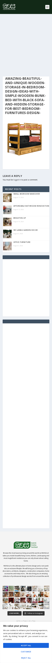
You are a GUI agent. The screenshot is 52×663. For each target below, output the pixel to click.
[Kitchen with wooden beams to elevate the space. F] (46, 588)
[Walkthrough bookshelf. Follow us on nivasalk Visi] (5, 594)
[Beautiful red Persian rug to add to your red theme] (35, 600)
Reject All (26, 658)
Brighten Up (19, 218)
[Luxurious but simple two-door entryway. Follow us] (29, 606)
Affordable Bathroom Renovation (31, 206)
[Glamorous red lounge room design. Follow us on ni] (41, 600)
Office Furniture (22, 242)
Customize (26, 651)
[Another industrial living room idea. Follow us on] (29, 594)
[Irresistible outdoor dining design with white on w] (35, 606)
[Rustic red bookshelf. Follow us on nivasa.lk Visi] (23, 600)
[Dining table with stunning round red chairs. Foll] (17, 600)
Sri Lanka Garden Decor (25, 230)
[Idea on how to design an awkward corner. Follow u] (35, 594)
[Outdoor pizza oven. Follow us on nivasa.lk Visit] (17, 588)
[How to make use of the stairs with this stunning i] (23, 588)
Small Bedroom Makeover (26, 194)
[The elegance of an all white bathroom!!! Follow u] (46, 606)
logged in (17, 180)
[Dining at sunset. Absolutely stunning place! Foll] (17, 594)
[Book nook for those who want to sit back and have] (35, 588)
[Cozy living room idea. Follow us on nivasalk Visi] (23, 606)
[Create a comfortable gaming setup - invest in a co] (5, 588)
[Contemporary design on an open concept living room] (46, 600)
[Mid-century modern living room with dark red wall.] (29, 600)
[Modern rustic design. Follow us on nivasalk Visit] (17, 606)
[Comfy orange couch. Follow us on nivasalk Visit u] (5, 600)
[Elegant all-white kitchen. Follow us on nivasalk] (11, 606)
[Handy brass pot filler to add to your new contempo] (41, 588)
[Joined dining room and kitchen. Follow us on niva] (23, 594)
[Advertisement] (26, 45)
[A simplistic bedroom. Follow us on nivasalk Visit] (46, 594)
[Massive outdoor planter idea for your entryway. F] (29, 588)
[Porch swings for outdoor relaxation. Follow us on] (5, 606)
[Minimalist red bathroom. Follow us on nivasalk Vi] (11, 600)
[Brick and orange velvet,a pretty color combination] (41, 594)
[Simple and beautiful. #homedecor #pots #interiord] (11, 588)
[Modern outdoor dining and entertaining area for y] (41, 606)
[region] (26, 642)
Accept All (26, 645)
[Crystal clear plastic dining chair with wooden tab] (11, 594)
